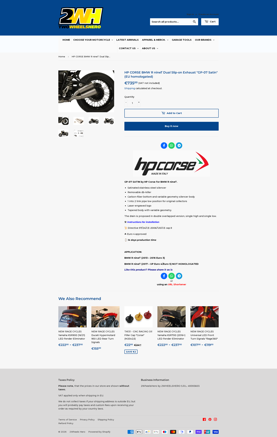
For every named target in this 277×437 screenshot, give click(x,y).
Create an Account (208, 14)
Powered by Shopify (99, 431)
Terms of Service (67, 419)
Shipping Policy (106, 419)
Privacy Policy (87, 419)
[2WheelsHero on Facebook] (204, 419)
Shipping (129, 88)
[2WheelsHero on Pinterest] (210, 419)
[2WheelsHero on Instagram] (215, 419)
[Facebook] (164, 145)
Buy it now (171, 126)
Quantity (129, 96)
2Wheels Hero (77, 431)
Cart (212, 21)
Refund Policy (65, 423)
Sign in (190, 14)
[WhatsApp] (171, 145)
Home (61, 56)
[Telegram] (179, 145)
